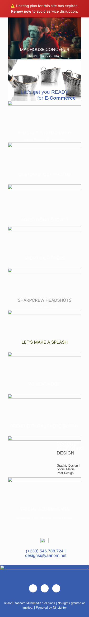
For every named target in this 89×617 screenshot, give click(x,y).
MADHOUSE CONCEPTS (44, 49)
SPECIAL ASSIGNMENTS (44, 509)
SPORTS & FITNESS (45, 258)
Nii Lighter (60, 607)
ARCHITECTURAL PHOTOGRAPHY (44, 425)
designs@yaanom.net (45, 555)
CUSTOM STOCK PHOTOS (44, 174)
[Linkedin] (56, 588)
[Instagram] (45, 588)
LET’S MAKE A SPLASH (45, 342)
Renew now (21, 11)
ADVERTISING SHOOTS (44, 219)
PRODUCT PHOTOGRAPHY (45, 132)
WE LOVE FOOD (44, 384)
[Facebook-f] (33, 588)
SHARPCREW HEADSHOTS (44, 300)
